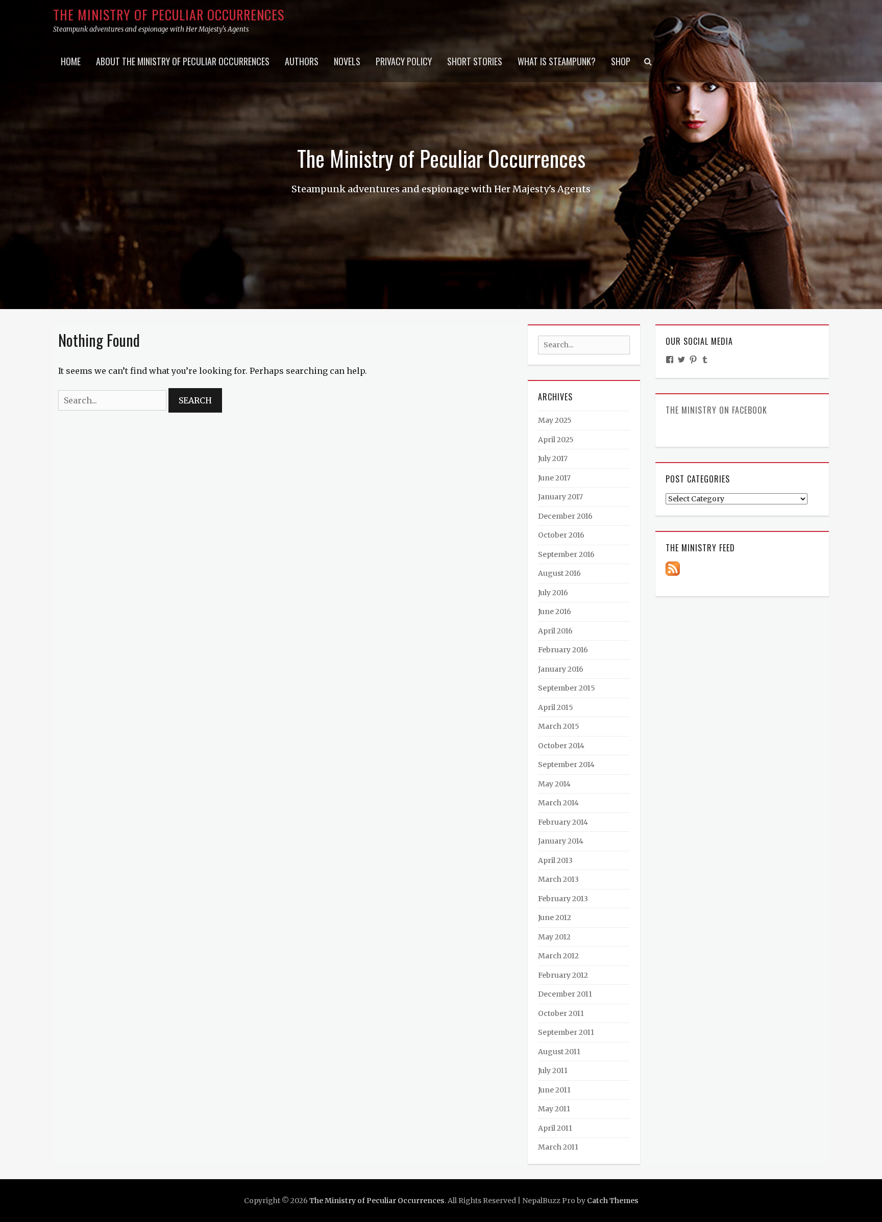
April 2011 (555, 1128)
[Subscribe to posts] (673, 568)
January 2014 (560, 841)
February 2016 (563, 649)
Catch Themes (613, 1200)
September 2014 (566, 764)
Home (71, 61)
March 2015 (558, 726)
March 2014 (558, 802)
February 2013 (563, 898)
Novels (347, 61)
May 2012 (554, 936)
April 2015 (555, 707)
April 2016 (555, 630)
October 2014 (561, 745)
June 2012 (554, 917)
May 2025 (555, 420)
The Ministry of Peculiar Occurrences (168, 14)
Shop (620, 61)
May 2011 (554, 1108)
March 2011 (558, 1147)
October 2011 (561, 1013)
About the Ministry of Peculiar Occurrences (183, 61)
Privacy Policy (404, 61)
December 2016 (565, 516)
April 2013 (555, 860)
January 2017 (560, 496)
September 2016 (566, 554)
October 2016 (561, 535)
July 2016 (553, 592)
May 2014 (554, 783)
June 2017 (554, 477)
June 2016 (554, 611)
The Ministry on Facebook (716, 410)
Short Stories (474, 61)
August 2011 (559, 1051)
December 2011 (565, 994)
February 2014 (563, 822)
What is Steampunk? (557, 61)
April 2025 (556, 439)
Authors (301, 61)
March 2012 (558, 955)
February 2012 (563, 975)
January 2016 (560, 669)
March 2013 (558, 879)
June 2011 (554, 1089)
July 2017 (553, 458)
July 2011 (553, 1070)
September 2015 (566, 688)
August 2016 (559, 573)
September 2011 (566, 1032)
